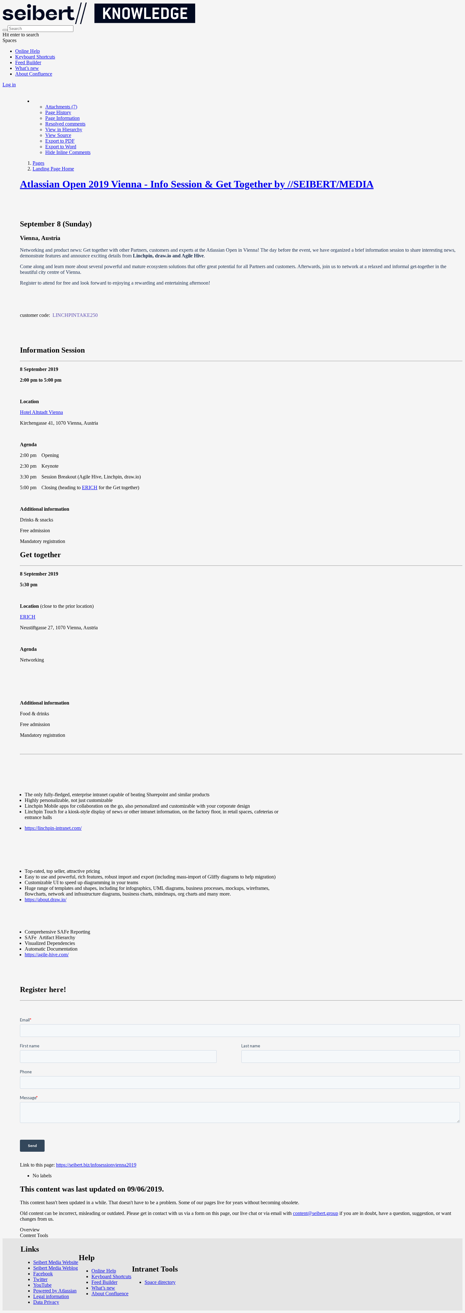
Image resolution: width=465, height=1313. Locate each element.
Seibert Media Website (55, 1262)
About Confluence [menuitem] (33, 74)
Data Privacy (46, 1302)
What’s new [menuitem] (27, 68)
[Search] (5, 30)
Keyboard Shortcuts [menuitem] (35, 56)
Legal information (51, 1296)
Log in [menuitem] (9, 84)
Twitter (40, 1279)
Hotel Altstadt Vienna (41, 412)
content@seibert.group (315, 1213)
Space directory (160, 1282)
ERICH (89, 487)
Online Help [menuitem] (27, 51)
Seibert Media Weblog (55, 1268)
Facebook (43, 1273)
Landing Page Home (53, 168)
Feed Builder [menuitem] (28, 62)
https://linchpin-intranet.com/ (53, 828)
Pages (38, 163)
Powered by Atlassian (55, 1290)
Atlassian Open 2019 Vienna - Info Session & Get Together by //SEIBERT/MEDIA (197, 184)
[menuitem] (61, 106)
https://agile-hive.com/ (47, 954)
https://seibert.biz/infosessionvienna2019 (96, 1165)
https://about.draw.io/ (45, 899)
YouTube (42, 1285)
